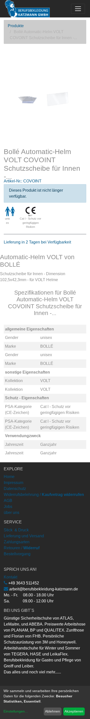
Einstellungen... (16, 711)
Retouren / (13, 548)
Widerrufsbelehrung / (44, 494)
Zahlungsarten (17, 542)
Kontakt (10, 577)
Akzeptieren (73, 711)
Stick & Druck (16, 530)
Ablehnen (52, 711)
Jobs (8, 506)
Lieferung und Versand (24, 536)
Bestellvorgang (17, 554)
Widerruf (31, 548)
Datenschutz (15, 488)
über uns (11, 512)
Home (9, 477)
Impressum (13, 482)
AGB (8, 500)
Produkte (16, 26)
